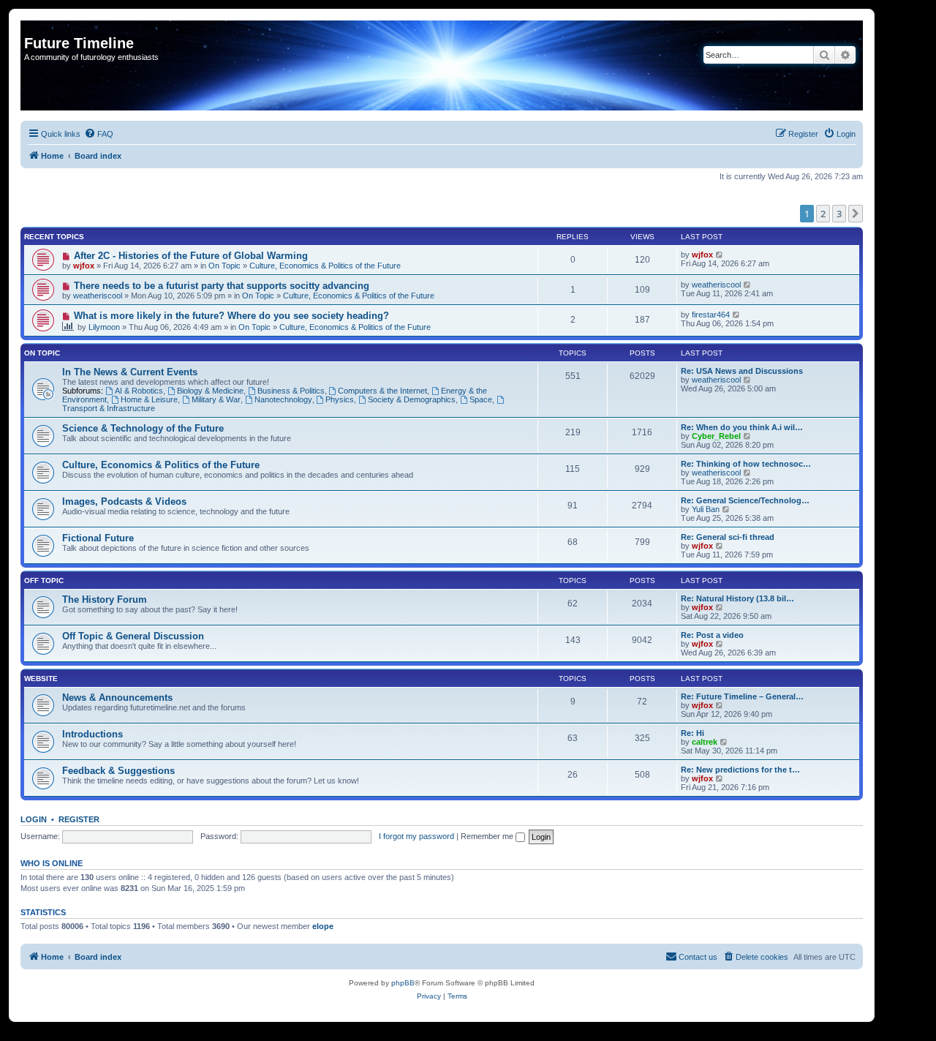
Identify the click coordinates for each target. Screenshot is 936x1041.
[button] (855, 213)
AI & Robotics (139, 390)
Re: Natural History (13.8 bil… (737, 598)
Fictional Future (98, 538)
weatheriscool (97, 295)
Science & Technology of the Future (143, 428)
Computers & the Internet (382, 390)
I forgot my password (416, 836)
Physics (339, 399)
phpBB (403, 983)
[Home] (32, 27)
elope (322, 926)
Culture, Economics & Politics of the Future (325, 265)
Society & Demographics (412, 399)
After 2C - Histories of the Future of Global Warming (191, 255)
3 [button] (839, 213)
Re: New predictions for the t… (740, 769)
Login (33, 819)
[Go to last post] (720, 254)
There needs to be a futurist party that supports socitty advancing (221, 285)
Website (41, 678)
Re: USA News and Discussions (742, 371)
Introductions (92, 734)
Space (480, 399)
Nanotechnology (283, 399)
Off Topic (44, 580)
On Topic (224, 265)
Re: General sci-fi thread (727, 537)
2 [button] (823, 213)
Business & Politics (291, 390)
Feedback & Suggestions (118, 770)
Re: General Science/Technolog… (745, 500)
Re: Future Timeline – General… (742, 696)
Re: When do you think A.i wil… (742, 427)
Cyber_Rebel (716, 436)
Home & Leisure (149, 399)
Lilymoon (104, 327)
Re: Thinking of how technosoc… (746, 463)
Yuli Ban (706, 509)
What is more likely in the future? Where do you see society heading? (231, 315)
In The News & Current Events (129, 372)
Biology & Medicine (210, 390)
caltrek (704, 741)
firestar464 (711, 314)
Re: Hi (692, 733)
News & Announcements (117, 697)
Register (78, 819)
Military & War (216, 399)
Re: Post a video (712, 635)
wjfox (83, 265)
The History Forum (104, 599)
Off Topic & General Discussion (133, 636)
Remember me (488, 836)
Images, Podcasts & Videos (124, 501)
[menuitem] (98, 134)
